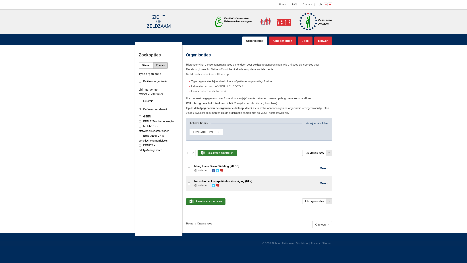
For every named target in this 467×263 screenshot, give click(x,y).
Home (282, 4)
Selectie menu (193, 153)
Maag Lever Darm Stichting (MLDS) (216, 166)
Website (202, 170)
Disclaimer (302, 243)
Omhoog (320, 224)
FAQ (294, 4)
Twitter (217, 170)
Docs (305, 41)
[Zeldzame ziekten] (312, 21)
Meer (323, 168)
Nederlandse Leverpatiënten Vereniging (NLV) (223, 181)
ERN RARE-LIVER (204, 132)
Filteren (146, 65)
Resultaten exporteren (220, 152)
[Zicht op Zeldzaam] (158, 21)
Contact (307, 4)
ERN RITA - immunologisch (159, 121)
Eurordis (148, 100)
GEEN (147, 116)
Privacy (315, 243)
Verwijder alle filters (317, 123)
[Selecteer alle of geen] (189, 153)
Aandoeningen (282, 41)
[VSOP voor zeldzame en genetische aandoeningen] (271, 21)
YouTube (221, 170)
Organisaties (254, 41)
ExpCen (323, 41)
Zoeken (160, 65)
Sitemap (327, 243)
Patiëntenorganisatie (155, 81)
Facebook (213, 170)
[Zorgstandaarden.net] (233, 21)
